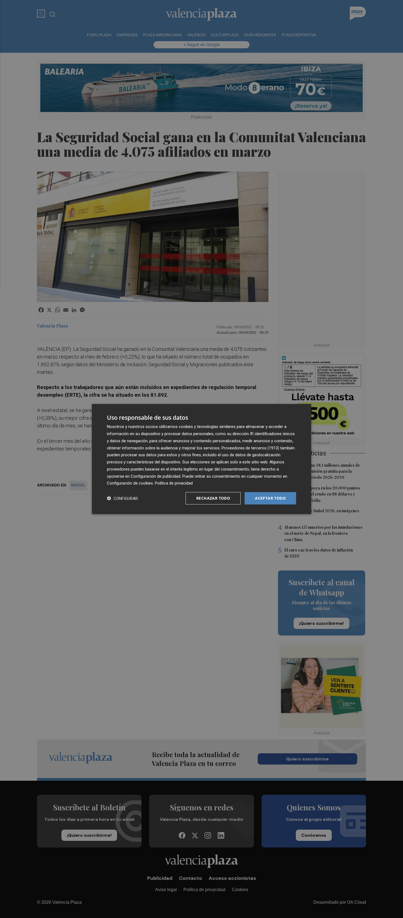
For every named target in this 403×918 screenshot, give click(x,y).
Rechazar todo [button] (213, 498)
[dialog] (201, 459)
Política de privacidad (174, 483)
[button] (122, 498)
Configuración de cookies (130, 483)
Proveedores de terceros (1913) (250, 447)
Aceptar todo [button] (270, 498)
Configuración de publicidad (155, 476)
